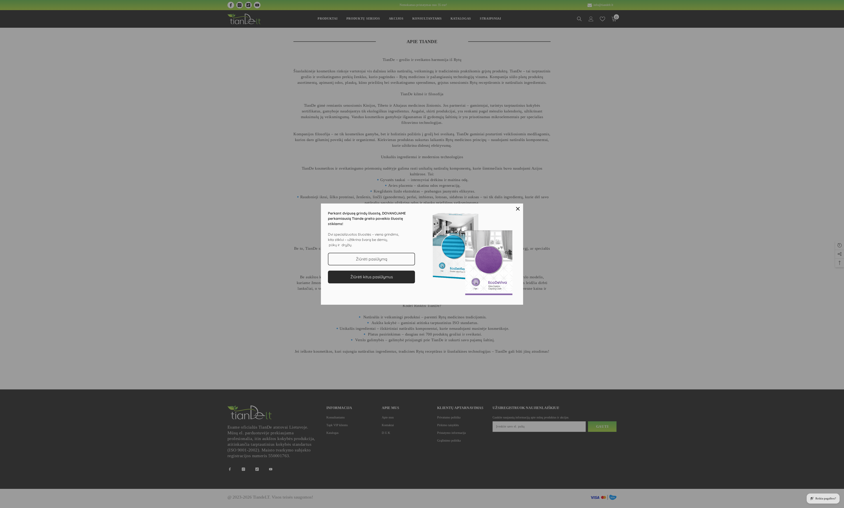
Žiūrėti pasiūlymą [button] (371, 259)
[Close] (518, 209)
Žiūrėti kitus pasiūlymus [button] (371, 276)
